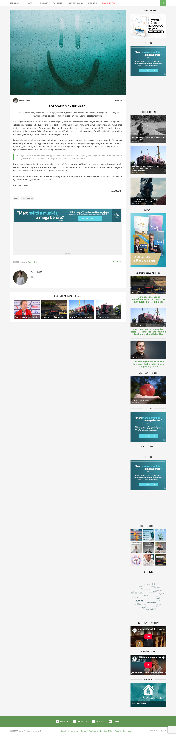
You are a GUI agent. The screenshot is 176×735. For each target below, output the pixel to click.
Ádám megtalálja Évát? (140, 400)
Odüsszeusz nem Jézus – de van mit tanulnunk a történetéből (145, 200)
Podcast (43, 3)
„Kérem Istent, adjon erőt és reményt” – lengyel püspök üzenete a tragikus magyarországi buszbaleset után (108, 317)
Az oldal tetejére (157, 731)
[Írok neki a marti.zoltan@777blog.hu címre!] (32, 277)
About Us (118, 731)
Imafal (30, 3)
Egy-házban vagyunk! (139, 703)
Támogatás (109, 3)
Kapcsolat (84, 731)
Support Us (127, 731)
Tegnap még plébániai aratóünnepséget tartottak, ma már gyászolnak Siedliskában (54, 317)
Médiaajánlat (64, 731)
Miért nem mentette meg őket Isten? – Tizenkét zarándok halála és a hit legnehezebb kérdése (146, 168)
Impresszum (75, 731)
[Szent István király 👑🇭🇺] (148, 535)
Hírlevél (111, 731)
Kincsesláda (76, 3)
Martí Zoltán (24, 101)
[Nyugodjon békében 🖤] (148, 547)
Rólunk (92, 3)
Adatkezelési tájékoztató (98, 731)
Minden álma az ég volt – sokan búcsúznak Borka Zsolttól (148, 138)
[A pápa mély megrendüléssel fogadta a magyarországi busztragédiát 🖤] (136, 547)
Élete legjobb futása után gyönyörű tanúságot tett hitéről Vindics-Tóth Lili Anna (27, 317)
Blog (16, 198)
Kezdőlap (15, 3)
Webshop (58, 3)
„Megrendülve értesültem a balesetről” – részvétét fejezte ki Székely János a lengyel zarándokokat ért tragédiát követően (81, 317)
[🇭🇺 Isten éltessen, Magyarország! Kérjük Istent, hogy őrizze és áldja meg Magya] (136, 535)
